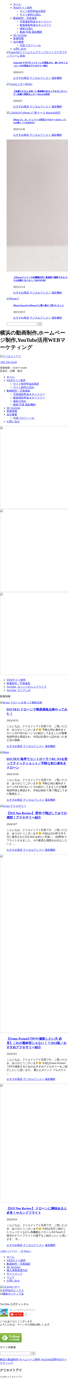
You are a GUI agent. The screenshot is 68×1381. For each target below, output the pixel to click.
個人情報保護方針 (17, 1270)
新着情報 (12, 411)
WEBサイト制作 (16, 380)
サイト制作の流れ (23, 387)
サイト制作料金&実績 (26, 383)
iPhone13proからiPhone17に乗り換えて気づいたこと (38, 305)
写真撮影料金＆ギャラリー (29, 394)
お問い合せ (13, 421)
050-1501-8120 (8, 362)
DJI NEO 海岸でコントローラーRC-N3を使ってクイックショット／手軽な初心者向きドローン (37, 763)
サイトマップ (14, 1273)
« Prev (3, 1251)
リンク (11, 1277)
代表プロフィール (23, 418)
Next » (27, 1251)
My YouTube (13, 408)
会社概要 (12, 414)
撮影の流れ (19, 401)
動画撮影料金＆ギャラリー (29, 397)
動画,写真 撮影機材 (24, 404)
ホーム (11, 376)
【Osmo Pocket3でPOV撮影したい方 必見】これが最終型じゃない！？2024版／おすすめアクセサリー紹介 (37, 1043)
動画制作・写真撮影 (18, 390)
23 (22, 1251)
